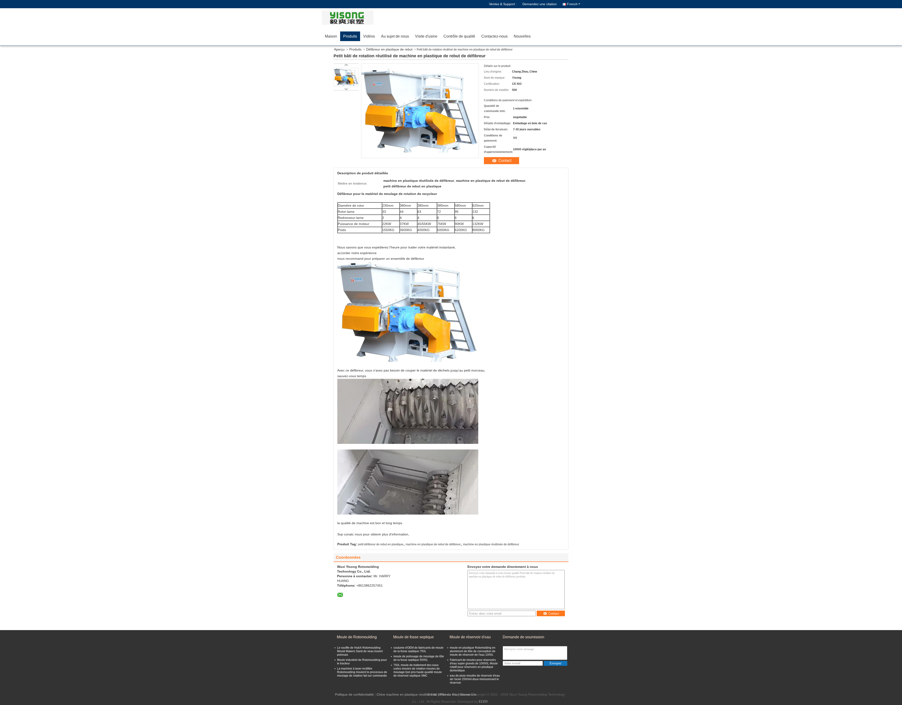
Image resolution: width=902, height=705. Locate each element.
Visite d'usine (426, 36)
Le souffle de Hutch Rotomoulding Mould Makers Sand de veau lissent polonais (360, 651)
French (572, 4)
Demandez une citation (539, 4)
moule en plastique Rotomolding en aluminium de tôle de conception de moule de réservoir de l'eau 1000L (472, 651)
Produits (350, 36)
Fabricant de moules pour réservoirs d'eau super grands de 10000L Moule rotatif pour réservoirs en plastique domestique (474, 665)
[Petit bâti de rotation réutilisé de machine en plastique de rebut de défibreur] (346, 77)
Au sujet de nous (395, 36)
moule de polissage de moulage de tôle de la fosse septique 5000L (418, 658)
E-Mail (432, 694)
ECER (483, 701)
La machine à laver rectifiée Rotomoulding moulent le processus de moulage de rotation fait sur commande (362, 672)
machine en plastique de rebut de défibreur (433, 544)
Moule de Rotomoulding (357, 637)
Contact (504, 161)
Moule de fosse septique (413, 637)
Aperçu (339, 49)
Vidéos (369, 36)
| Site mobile (467, 694)
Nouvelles (522, 36)
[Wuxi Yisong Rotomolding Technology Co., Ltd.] (349, 17)
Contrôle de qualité (459, 36)
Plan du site (448, 694)
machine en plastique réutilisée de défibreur (491, 544)
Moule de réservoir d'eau (470, 637)
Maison (331, 36)
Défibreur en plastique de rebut (389, 49)
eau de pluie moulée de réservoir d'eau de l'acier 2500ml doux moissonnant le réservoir (475, 679)
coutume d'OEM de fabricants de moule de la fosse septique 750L (418, 649)
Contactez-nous (494, 36)
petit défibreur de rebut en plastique (380, 544)
